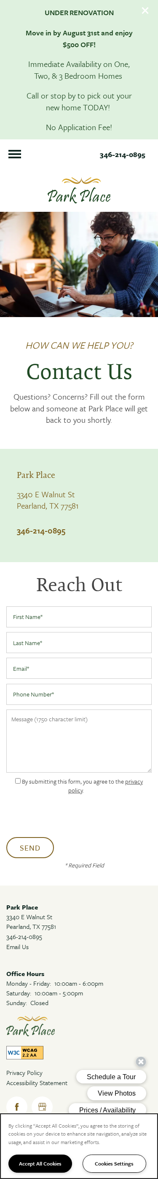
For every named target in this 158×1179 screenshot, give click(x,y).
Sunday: (16, 1002)
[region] (79, 1146)
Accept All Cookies (40, 1163)
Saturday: (18, 993)
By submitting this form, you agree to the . (82, 786)
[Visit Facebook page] (16, 1107)
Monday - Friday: (28, 983)
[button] (145, 10)
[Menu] (14, 154)
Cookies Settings (114, 1163)
